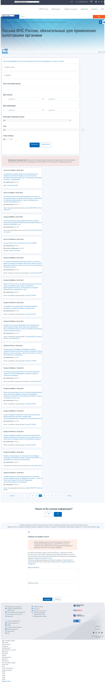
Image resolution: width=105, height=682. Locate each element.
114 (56, 495)
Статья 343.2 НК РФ (36, 273)
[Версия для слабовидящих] (72, 2)
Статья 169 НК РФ (12, 185)
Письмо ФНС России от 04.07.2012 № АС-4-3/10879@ (20, 243)
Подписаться (45, 144)
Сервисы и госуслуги (70, 9)
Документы (84, 9)
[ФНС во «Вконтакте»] (96, 1)
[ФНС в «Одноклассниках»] (99, 1)
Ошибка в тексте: (33, 583)
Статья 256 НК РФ (30, 314)
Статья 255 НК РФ (30, 295)
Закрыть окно (6, 681)
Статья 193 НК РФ (14, 250)
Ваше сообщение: (33, 567)
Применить (34, 144)
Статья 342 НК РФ (35, 381)
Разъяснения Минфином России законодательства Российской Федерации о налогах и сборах (33, 61)
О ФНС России (43, 9)
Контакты (95, 9)
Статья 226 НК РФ (31, 208)
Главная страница (7, 22)
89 (32, 495)
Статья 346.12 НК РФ (36, 465)
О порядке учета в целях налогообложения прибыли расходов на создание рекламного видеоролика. (20, 307)
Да (58, 514)
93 (48, 495)
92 (44, 495)
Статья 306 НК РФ (30, 336)
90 (36, 495)
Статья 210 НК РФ (31, 230)
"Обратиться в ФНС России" (43, 558)
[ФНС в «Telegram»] (101, 1)
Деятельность (56, 9)
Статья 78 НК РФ (31, 488)
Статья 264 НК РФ (30, 404)
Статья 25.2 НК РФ (30, 361)
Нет (49, 514)
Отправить (47, 599)
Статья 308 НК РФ (13, 338)
